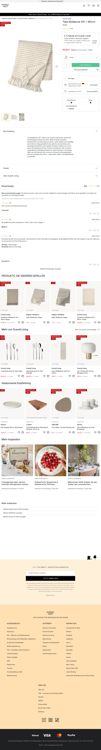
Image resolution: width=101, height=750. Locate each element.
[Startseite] (5, 5)
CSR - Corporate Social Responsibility (50, 693)
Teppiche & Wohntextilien (9, 18)
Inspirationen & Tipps (73, 628)
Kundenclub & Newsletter (15, 642)
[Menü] (98, 5)
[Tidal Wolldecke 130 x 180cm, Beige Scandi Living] (30, 66)
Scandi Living (94, 41)
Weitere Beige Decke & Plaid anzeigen (16, 509)
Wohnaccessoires (48, 635)
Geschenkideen (71, 661)
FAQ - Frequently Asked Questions (18, 650)
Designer (69, 635)
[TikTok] (57, 720)
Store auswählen (92, 91)
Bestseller (69, 650)
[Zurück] (4, 66)
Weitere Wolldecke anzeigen (12, 513)
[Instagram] (50, 720)
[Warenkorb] (93, 5)
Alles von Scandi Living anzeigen (85, 329)
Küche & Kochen (48, 631)
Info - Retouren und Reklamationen (18, 635)
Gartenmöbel (47, 650)
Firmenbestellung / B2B (14, 672)
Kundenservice (12, 628)
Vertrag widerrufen (50, 595)
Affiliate (40, 701)
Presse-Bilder (42, 704)
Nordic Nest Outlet (44, 708)
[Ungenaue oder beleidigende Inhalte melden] (98, 213)
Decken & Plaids (22, 18)
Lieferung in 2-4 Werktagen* (52, 1)
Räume (68, 657)
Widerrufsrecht (12, 675)
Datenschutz (11, 664)
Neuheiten (69, 646)
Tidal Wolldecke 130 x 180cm (44, 18)
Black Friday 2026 (72, 668)
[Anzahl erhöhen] (69, 65)
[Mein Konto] (84, 5)
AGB (8, 661)
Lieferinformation (12, 653)
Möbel (45, 646)
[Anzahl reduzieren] (64, 65)
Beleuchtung (47, 639)
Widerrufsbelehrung (13, 646)
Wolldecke (32, 18)
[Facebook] (44, 720)
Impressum (10, 631)
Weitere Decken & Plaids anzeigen (14, 516)
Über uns (41, 690)
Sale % (68, 642)
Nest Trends (70, 664)
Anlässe (68, 653)
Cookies (9, 668)
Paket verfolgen (12, 657)
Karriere (40, 697)
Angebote (69, 639)
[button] (68, 28)
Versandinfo (94, 85)
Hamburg (41, 712)
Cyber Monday (71, 672)
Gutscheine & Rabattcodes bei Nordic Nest (80, 675)
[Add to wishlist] (19, 322)
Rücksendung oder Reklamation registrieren (21, 639)
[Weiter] (57, 66)
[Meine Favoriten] (88, 5)
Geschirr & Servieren (49, 628)
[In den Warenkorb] (23, 322)
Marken (68, 631)
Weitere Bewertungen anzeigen (50, 269)
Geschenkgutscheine (49, 653)
